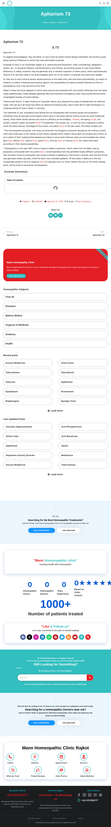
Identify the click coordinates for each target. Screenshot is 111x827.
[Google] (68, 637)
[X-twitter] (29, 637)
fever (38, 123)
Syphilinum (67, 382)
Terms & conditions (59, 818)
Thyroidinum (67, 372)
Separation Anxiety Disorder (20, 455)
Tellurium (10, 382)
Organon (26, 201)
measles (75, 119)
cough (93, 119)
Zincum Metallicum (15, 363)
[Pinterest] (55, 637)
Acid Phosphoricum (71, 427)
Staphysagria (12, 401)
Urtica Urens (67, 363)
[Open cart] (108, 3)
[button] (50, 215)
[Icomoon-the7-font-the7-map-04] (81, 637)
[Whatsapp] (49, 637)
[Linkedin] (42, 637)
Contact (80, 818)
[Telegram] (62, 637)
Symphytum (11, 391)
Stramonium (67, 391)
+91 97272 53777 (17, 795)
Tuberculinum (12, 372)
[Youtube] (75, 637)
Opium (64, 446)
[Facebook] (23, 637)
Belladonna (67, 455)
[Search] (88, 637)
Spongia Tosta (68, 401)
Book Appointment (34, 818)
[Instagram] (36, 637)
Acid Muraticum (69, 436)
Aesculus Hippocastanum (19, 427)
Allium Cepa (12, 436)
